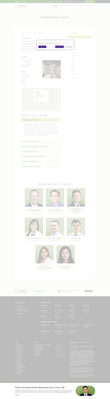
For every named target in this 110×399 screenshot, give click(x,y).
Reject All (42, 46)
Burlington (65, 392)
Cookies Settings (68, 46)
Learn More (17, 394)
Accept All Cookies (59, 46)
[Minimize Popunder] (94, 384)
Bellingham (59, 392)
